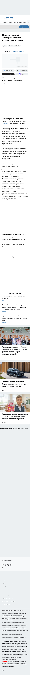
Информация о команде (7, 583)
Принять (24, 27)
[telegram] (18, 257)
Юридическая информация (8, 601)
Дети (4, 46)
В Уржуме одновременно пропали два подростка (13, 298)
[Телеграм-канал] (8, 564)
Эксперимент (22, 22)
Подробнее (10, 619)
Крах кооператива (13, 22)
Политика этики (5, 589)
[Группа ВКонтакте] (8, 70)
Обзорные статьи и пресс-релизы (10, 580)
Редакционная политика (7, 598)
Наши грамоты (5, 586)
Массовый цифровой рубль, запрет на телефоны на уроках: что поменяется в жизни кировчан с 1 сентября (14, 308)
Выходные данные (6, 604)
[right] (28, 22)
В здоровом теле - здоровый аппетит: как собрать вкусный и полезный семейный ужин (15, 319)
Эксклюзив (3, 22)
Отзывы (4, 577)
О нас (3, 574)
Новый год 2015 (14, 46)
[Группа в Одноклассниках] (5, 564)
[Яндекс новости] (21, 70)
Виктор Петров (18, 52)
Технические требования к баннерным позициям (13, 595)
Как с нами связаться (7, 592)
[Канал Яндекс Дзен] (8, 74)
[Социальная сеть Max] (21, 74)
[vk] (12, 257)
